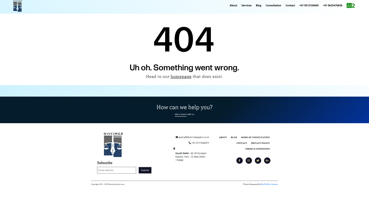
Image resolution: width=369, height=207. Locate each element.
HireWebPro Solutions (269, 184)
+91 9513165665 (309, 5)
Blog (258, 5)
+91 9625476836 (332, 5)
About (233, 5)
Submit (145, 170)
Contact (290, 5)
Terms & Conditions (257, 149)
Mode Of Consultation (255, 137)
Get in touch (181, 114)
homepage (181, 76)
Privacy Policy (260, 143)
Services (247, 5)
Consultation (273, 5)
